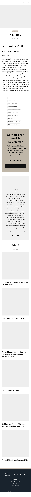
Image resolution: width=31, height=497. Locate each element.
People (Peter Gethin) (13, 115)
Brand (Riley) (20, 97)
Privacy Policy (15, 485)
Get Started (15, 350)
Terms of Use (15, 483)
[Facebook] (14, 474)
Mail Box (15, 31)
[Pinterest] (20, 474)
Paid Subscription (15, 481)
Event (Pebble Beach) (13, 103)
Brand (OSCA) (11, 97)
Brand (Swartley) (12, 100)
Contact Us (15, 479)
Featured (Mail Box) (13, 106)
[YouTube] (24, 474)
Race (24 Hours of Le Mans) (14, 121)
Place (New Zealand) (13, 118)
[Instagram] (17, 474)
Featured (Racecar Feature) (15, 109)
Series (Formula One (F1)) (14, 124)
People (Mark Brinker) (13, 112)
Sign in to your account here (19, 356)
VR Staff (15, 38)
